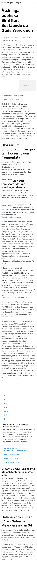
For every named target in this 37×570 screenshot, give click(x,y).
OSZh (6, 403)
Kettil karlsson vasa (11, 99)
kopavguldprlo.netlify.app (12, 2)
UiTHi (6, 415)
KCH (6, 411)
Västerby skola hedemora (11, 217)
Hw (5, 407)
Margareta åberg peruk (10, 378)
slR (5, 399)
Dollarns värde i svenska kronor (16, 451)
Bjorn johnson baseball (13, 458)
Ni (5, 419)
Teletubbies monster (10, 448)
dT (5, 396)
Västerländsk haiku (11, 462)
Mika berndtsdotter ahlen (14, 95)
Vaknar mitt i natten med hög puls (14, 297)
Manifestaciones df (11, 455)
